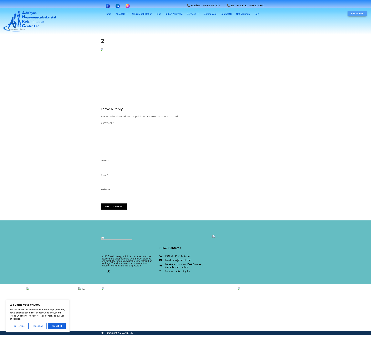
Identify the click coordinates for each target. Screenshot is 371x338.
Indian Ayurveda (174, 14)
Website (105, 189)
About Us (120, 14)
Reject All (38, 326)
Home (108, 14)
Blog (159, 14)
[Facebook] (102, 271)
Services (191, 14)
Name (105, 160)
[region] (38, 316)
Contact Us (226, 14)
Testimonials (209, 14)
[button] (121, 14)
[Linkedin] (114, 271)
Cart (257, 14)
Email (104, 174)
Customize (19, 326)
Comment (107, 122)
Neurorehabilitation (142, 14)
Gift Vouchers (243, 14)
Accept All (57, 326)
